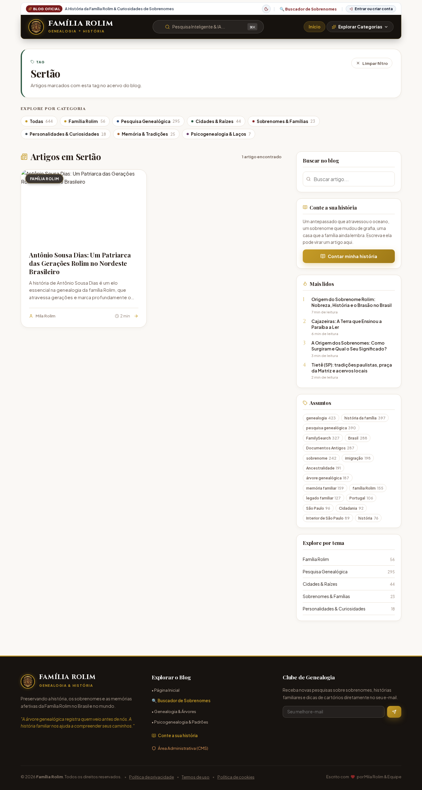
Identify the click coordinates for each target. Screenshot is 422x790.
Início (314, 26)
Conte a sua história (178, 735)
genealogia (321, 417)
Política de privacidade (151, 776)
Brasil (357, 437)
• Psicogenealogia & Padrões (180, 721)
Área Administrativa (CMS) (183, 748)
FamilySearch (323, 437)
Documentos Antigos (330, 447)
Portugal (361, 497)
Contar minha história (352, 256)
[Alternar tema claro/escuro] (266, 9)
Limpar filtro (375, 63)
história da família (365, 417)
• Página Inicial (165, 690)
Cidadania (351, 508)
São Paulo (318, 508)
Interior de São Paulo (328, 518)
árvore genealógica (327, 477)
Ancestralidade (323, 467)
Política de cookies (236, 776)
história (368, 518)
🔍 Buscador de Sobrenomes (308, 8)
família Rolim (367, 488)
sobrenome (321, 458)
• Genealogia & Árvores (174, 711)
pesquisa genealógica (331, 427)
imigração (358, 458)
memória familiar (325, 488)
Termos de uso (195, 776)
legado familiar (323, 497)
